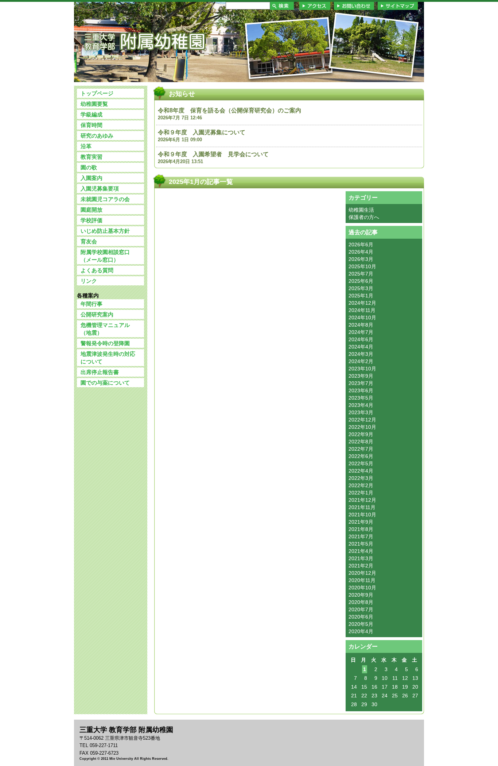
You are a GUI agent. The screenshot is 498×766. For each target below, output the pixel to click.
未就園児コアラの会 (105, 199)
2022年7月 (361, 449)
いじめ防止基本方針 (105, 231)
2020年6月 (361, 617)
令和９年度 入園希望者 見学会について (213, 154)
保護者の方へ (364, 217)
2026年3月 (361, 259)
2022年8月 (361, 441)
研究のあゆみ (97, 135)
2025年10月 (362, 266)
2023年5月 (361, 398)
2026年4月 (361, 252)
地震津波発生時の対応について (108, 358)
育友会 (89, 241)
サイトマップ (398, 6)
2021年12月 (362, 500)
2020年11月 (362, 580)
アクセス (314, 6)
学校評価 (91, 220)
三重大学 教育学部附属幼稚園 (144, 41)
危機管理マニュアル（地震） (105, 329)
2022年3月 (361, 478)
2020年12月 (362, 573)
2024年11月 (362, 310)
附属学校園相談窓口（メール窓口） (105, 256)
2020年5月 (361, 624)
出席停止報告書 (100, 372)
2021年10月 (362, 514)
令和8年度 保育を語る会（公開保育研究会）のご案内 (229, 110)
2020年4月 (361, 631)
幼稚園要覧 (94, 104)
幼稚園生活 (361, 210)
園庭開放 (91, 210)
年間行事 (91, 304)
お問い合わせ (354, 6)
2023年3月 (361, 412)
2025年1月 (361, 296)
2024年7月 (361, 332)
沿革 (86, 146)
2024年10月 (362, 317)
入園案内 (91, 178)
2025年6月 (361, 281)
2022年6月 (361, 456)
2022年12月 (362, 420)
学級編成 (91, 114)
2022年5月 (361, 463)
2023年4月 (361, 405)
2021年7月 (361, 536)
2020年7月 (361, 609)
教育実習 (91, 157)
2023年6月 (361, 390)
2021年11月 (362, 507)
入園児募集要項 (100, 188)
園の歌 (89, 167)
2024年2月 (361, 361)
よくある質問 (97, 270)
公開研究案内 (97, 314)
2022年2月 (361, 485)
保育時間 (91, 125)
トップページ (97, 93)
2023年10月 (362, 369)
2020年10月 (362, 587)
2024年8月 (361, 325)
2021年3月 (361, 558)
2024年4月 (361, 347)
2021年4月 (361, 551)
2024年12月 (362, 303)
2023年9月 (361, 376)
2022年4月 (361, 471)
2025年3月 (361, 288)
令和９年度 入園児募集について (204, 132)
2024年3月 (361, 354)
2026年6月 (361, 244)
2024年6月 (361, 339)
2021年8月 (361, 529)
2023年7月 (361, 383)
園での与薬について (105, 383)
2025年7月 (361, 274)
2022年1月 (361, 493)
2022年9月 (361, 434)
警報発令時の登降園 (105, 343)
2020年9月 (361, 595)
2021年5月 (361, 544)
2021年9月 (361, 522)
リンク (89, 281)
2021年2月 (361, 566)
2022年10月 (362, 427)
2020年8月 (361, 602)
